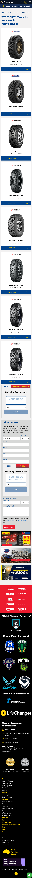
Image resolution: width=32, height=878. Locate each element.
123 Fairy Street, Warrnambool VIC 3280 (17, 734)
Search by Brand (7, 786)
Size (4, 436)
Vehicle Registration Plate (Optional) (10, 499)
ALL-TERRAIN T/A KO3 (16, 62)
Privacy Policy (11, 520)
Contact (5, 820)
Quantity (23, 436)
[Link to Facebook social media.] (16, 874)
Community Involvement (11, 825)
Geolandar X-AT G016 (16, 330)
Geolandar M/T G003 (16, 285)
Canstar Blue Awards (8, 840)
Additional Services (7, 815)
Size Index (5, 838)
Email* (5, 453)
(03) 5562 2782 (11, 739)
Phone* (5, 447)
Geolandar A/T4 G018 (16, 240)
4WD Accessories (7, 802)
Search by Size (6, 783)
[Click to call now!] (21, 2)
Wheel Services (6, 813)
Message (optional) (8, 506)
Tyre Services (6, 811)
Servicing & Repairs (8, 808)
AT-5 (16, 151)
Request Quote (8, 527)
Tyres (4, 779)
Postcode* (6, 459)
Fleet (4, 827)
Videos (4, 832)
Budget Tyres (5, 842)
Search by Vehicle (7, 781)
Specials (5, 818)
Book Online (6, 822)
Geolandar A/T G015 (16, 196)
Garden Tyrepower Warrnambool (17, 6)
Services (5, 799)
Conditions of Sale (22, 869)
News (4, 829)
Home (5, 13)
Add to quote (12, 69)
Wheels (4, 792)
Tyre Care (5, 788)
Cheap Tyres (5, 845)
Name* (5, 442)
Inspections (5, 806)
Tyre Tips (4, 790)
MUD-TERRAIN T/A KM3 (16, 106)
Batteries (4, 804)
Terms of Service (22, 520)
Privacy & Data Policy (12, 869)
